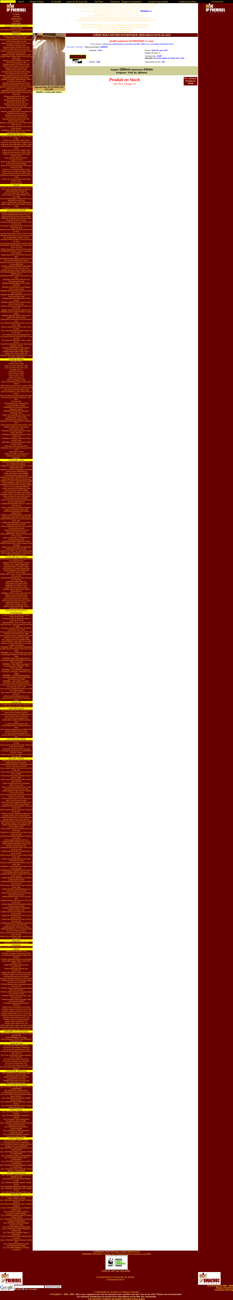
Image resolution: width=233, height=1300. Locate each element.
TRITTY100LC (16, 1110)
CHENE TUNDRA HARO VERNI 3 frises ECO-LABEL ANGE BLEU (16, 463)
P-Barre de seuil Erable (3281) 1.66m (16, 169)
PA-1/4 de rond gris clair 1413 (16, 1063)
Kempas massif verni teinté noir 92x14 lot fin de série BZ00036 (16, 263)
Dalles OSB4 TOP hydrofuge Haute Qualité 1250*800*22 (16, 1034)
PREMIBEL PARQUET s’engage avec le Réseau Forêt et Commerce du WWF (116, 1254)
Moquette (16, 940)
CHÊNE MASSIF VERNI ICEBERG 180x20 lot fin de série (16, 882)
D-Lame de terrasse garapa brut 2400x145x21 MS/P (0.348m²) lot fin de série (16, 720)
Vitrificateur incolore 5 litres (16, 456)
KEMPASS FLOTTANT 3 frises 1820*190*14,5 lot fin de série (16, 586)
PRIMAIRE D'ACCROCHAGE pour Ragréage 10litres (16, 408)
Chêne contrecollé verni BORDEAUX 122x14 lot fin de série (16, 539)
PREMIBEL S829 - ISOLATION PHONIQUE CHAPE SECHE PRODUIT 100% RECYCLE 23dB (16, 649)
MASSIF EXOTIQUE (16, 210)
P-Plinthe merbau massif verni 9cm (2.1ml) (16, 1015)
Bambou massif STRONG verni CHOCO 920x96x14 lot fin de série (16, 44)
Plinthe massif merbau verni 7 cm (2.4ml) (16, 1013)
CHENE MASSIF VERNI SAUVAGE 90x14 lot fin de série (16, 852)
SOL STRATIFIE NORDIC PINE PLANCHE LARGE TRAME (16, 1216)
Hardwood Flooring (224, 1290)
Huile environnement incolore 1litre (16, 390)
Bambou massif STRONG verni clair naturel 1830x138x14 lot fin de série (16, 41)
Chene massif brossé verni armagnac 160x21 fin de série (16, 784)
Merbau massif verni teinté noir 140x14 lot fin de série (16, 307)
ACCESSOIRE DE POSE (16, 26)
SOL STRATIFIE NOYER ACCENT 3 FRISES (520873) (16, 1201)
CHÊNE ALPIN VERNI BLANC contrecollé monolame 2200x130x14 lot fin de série (16, 516)
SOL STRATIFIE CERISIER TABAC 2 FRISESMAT (16, 1233)
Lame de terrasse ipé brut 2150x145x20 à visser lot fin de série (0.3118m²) (16, 711)
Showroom (115, 1)
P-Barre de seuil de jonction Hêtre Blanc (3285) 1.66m (16, 180)
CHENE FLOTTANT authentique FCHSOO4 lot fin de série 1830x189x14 (16, 471)
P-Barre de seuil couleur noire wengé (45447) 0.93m (16, 155)
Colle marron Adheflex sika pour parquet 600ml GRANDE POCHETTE (16, 190)
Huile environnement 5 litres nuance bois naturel (16, 383)
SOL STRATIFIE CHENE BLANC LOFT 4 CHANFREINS (16, 1162)
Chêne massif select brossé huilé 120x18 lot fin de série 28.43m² (16, 746)
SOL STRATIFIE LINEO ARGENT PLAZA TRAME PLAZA (16, 1176)
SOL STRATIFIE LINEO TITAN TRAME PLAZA (16, 1180)
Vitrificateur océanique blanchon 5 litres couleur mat (16, 435)
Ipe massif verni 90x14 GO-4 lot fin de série (16, 243)
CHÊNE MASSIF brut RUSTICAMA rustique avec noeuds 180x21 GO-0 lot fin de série (16, 822)
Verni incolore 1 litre (16, 429)
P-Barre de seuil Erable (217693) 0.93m (16, 171)
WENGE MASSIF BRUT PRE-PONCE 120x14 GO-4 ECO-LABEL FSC (16, 349)
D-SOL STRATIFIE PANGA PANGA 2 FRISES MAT (16, 1241)
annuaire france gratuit (158, 1)
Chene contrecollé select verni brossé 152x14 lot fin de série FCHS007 (16, 497)
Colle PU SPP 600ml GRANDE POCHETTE (16, 187)
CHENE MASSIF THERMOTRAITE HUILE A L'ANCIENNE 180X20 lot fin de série (16, 871)
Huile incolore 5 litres (16, 374)
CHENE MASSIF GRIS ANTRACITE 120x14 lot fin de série (16, 875)
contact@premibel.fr (123, 32)
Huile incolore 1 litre (16, 376)
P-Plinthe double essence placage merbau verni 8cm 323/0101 (16, 989)
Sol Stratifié (56, 1)
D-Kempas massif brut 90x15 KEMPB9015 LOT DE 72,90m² (16, 752)
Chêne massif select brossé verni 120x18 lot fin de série (16, 886)
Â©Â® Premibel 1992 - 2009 (220, 1286)
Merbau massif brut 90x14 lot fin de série (16, 310)
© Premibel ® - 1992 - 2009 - (62, 1294)
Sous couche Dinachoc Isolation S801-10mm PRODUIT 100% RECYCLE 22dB (16, 640)
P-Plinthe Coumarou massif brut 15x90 (16, 953)
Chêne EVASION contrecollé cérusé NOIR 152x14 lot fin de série (16, 527)
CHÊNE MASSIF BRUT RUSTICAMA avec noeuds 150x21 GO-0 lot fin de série (16, 818)
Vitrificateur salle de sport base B (16, 454)
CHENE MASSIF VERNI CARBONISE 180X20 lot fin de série (16, 909)
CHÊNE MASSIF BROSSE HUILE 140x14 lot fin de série (16, 920)
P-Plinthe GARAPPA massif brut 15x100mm (16, 979)
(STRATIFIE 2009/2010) (16, 1071)
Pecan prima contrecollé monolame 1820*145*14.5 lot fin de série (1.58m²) (16, 600)
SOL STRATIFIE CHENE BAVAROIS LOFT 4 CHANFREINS (16, 1149)
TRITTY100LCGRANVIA (16, 1085)
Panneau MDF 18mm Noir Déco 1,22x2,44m (16, 947)
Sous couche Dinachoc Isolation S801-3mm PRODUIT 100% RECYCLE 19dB (16, 633)
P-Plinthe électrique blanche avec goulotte (16, 959)
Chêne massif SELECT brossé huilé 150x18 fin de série (16, 856)
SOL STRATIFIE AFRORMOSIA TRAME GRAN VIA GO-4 (16, 1099)
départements (134, 1252)
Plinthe (16, 949)
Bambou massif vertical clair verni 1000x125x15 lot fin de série (16, 105)
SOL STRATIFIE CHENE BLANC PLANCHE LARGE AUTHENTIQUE (16, 1220)
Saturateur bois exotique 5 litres (16, 419)
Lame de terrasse (16, 708)
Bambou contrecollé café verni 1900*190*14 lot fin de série (16, 127)
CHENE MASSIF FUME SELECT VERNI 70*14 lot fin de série (16, 792)
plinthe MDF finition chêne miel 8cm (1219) (16, 1025)
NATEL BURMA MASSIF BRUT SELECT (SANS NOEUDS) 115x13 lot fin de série (16, 215)
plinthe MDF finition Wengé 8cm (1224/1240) (16, 970)
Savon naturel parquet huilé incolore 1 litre (16, 425)
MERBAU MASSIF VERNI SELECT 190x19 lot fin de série (16, 292)
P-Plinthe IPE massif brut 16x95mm (16, 977)
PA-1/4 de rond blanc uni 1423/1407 (16, 1061)
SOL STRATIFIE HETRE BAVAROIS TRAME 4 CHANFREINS (16, 1166)
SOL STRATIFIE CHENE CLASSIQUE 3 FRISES (16, 1113)
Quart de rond (16, 1043)
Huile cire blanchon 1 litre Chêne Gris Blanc (16, 396)
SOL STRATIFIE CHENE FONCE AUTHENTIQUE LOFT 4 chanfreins (16, 1141)
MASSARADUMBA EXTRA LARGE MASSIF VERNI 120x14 (16, 273)
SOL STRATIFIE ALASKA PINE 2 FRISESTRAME (16, 1128)
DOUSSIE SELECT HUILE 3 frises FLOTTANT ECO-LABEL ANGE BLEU (16, 567)
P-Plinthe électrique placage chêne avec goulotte (16, 956)
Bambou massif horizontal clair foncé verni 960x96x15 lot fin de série (16, 52)
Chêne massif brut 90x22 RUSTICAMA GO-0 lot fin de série (16, 934)
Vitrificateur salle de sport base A (16, 446)
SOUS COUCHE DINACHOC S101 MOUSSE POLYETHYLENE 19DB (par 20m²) (16, 698)
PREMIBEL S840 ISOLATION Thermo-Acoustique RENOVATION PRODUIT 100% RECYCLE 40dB (16, 660)
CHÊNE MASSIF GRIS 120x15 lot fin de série (16, 898)
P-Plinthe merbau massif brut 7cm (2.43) (16, 1009)
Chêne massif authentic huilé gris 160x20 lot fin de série (16, 811)
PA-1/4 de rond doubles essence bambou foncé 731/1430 (16, 1056)
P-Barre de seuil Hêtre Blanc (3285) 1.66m (16, 142)
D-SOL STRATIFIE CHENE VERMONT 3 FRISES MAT (16, 1230)
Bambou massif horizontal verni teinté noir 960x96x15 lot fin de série (16, 112)
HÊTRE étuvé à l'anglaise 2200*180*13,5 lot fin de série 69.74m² (16, 560)
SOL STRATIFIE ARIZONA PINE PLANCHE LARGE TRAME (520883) (16, 1197)
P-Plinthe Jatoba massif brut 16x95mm (16, 975)
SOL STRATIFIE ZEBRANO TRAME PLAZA (16, 1187)
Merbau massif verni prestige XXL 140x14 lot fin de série (16, 755)
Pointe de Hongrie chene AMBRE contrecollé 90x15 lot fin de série (16, 474)
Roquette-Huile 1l (16, 370)
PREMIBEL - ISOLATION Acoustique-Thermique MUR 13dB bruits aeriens (16, 682)
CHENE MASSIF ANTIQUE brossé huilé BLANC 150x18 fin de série (16, 845)
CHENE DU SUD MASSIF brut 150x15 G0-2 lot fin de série (16, 833)
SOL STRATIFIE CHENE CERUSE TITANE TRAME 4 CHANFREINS (16, 1170)
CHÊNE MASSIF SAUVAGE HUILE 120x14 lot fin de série (16, 913)
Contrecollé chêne (16, 460)
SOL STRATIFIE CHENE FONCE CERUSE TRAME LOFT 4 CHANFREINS (16, 1145)
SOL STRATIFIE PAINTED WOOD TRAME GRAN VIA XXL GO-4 (16, 1107)
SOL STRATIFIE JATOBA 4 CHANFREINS (16, 1156)
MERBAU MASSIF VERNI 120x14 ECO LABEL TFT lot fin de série (16, 316)
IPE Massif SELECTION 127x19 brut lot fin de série (16, 240)
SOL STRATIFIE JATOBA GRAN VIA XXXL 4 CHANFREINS (16, 1088)
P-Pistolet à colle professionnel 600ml (16, 208)
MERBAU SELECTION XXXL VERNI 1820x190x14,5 (16, 590)
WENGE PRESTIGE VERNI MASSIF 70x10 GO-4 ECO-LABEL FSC (16, 356)
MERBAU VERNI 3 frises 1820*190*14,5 (16, 593)
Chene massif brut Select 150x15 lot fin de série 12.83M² (16, 773)
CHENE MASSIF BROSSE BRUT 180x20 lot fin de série (16, 837)
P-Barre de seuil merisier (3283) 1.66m (16, 150)
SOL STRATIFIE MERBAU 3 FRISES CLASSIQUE (16, 1249)
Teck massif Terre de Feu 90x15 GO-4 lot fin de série (16, 337)
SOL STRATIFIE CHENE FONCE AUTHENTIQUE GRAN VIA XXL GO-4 (16, 1091)
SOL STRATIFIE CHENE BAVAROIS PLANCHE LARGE (16, 1132)
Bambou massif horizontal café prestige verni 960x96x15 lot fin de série (16, 73)
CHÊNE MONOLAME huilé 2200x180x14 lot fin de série (16, 520)
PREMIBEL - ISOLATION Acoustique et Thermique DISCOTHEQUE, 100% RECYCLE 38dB (16, 666)
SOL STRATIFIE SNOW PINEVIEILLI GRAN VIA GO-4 (16, 1103)
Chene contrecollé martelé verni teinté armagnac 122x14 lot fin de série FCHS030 (16, 493)
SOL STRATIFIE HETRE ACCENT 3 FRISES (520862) (16, 1205)
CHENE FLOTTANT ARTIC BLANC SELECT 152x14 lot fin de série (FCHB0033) (16, 486)
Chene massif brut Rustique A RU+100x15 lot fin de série (16, 780)
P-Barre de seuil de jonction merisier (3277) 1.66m (16, 176)
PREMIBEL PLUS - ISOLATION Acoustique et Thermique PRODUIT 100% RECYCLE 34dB (16, 654)
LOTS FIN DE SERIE (16, 739)
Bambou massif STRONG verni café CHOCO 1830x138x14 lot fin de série (16, 48)
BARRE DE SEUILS (16, 134)
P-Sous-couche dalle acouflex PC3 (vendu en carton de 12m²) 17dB (16, 686)
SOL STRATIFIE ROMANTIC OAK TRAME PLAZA (16, 1189)
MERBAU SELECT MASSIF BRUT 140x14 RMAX (16, 313)
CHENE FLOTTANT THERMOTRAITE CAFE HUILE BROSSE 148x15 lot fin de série (16, 478)
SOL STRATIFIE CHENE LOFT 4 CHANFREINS (16, 1159)
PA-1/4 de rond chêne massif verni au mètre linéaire (16, 1068)
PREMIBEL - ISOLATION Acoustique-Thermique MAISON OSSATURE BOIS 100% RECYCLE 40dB (16, 677)
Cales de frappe (16, 28)
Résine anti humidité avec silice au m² (16, 415)
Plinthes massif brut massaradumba (16, 1019)
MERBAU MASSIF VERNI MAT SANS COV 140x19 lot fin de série (16, 296)
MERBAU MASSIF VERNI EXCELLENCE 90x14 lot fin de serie (16, 303)
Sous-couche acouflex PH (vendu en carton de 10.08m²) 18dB (16, 690)
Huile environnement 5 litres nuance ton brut (16, 388)
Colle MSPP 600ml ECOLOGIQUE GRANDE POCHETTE (16, 31)
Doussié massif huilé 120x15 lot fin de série (16, 234)
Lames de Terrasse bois (76, 1)
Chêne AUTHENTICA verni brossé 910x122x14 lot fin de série (16, 531)
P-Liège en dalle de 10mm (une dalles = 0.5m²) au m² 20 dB (16, 616)
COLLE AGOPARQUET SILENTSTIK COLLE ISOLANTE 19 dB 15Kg (16, 200)
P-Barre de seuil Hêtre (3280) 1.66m (16, 140)
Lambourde (16, 702)
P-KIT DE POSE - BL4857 (16, 405)
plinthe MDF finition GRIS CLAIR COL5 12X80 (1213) (16, 962)
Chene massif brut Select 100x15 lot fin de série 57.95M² (16, 777)
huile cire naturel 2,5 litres (16, 380)
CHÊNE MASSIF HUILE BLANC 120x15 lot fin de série (16, 901)
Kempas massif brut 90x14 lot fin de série (16, 270)
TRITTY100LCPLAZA (16, 1173)
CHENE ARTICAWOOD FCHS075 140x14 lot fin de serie (16, 505)
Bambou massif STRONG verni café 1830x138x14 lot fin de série (16, 37)
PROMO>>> (146, 11)
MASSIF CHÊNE (16, 758)
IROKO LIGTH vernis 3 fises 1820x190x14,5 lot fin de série (16, 575)
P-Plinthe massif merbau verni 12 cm (16, 1017)
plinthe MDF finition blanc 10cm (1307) (16, 1029)
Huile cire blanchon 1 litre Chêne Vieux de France (16, 392)
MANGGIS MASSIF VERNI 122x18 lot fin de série (16, 277)
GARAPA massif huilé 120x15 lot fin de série (16, 236)
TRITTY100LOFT (16, 1138)
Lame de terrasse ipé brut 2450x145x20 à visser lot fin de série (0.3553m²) (16, 715)
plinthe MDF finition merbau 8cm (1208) (16, 973)
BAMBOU (16, 34)
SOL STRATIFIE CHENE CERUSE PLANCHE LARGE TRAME (16, 1213)
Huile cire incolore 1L (16, 378)
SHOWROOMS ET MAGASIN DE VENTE (115, 1277)
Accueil (16, 16)
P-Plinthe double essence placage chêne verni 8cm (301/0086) (16, 1000)
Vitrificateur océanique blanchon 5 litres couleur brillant (16, 443)
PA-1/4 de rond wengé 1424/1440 (16, 1059)
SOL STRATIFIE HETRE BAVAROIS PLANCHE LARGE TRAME (16, 1120)
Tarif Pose (98, 1)
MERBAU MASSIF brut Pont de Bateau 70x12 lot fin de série (16, 288)
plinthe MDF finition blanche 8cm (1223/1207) (16, 966)
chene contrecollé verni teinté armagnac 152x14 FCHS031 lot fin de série (16, 508)
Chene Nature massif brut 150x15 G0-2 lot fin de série (16, 830)
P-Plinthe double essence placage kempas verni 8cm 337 (16, 985)
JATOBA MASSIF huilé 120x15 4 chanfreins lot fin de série (16, 252)
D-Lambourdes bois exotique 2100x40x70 (16, 706)
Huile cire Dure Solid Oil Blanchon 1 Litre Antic (16, 398)
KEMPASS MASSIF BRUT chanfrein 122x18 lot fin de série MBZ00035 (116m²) (16, 260)
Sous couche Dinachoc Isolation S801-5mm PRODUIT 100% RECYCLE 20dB (16, 637)
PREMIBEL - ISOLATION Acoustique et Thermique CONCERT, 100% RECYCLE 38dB (16, 672)
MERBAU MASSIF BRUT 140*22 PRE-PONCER (16, 284)
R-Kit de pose (16, 401)
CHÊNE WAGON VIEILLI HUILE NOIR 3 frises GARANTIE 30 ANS (16, 523)
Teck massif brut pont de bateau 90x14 (16, 335)
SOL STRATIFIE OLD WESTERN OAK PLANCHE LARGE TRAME (16, 1074)
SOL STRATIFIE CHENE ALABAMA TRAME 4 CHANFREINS (16, 1153)
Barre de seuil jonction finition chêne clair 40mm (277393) (16, 166)
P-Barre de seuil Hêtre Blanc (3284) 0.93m (16, 144)
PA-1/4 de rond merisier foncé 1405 (16, 1050)
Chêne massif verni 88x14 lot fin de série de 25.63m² (16, 742)
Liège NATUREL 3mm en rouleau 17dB (16, 622)
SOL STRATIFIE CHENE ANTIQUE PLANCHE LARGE (16, 1224)
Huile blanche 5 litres (16, 372)
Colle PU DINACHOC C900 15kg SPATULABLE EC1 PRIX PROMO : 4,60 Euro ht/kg (16, 195)
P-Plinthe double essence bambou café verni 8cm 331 (16, 997)
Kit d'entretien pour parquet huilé (16, 403)
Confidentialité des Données (106, 1292)
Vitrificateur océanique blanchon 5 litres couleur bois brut (16, 432)
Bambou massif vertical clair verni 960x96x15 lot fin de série (16, 101)
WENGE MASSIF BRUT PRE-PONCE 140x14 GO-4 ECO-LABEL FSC (16, 353)
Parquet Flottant (37, 1)
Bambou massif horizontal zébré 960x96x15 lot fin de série (16, 109)
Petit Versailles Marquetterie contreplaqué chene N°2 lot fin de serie (16, 554)
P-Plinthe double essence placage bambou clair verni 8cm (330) (16, 993)
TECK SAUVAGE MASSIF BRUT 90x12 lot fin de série (16, 332)
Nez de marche (16, 183)
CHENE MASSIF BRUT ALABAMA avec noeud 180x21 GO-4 (16, 826)
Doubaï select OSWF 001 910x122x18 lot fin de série (16, 230)
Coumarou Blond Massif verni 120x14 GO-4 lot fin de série (16, 223)
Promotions (8, 1)
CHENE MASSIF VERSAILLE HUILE (16, 927)
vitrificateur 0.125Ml (16, 452)
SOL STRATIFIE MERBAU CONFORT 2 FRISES (16, 1116)
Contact (16, 14)
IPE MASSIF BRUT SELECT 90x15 (16, 238)
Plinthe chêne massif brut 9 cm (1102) (16, 1007)
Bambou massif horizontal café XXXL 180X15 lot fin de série (16, 120)
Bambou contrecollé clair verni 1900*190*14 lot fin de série (16, 124)
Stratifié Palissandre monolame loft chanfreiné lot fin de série (16, 1082)
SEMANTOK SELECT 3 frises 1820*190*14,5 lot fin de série (16, 604)
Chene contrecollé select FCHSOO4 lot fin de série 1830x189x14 (16, 501)
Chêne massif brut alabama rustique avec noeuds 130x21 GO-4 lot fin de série (16, 814)
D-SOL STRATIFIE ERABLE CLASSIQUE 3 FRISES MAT (16, 1209)
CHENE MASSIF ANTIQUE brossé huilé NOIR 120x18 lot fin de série (16, 761)
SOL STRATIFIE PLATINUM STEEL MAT (16, 1192)
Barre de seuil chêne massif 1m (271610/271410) (16, 159)
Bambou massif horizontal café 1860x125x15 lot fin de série (16, 69)
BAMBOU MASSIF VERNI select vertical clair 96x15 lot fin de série (16, 131)
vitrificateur (16, 458)
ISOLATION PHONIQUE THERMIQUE (16, 611)
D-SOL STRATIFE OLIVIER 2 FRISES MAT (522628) (16, 1237)
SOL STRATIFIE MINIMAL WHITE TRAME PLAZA (16, 1184)
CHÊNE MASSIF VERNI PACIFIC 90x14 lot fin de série (16, 807)
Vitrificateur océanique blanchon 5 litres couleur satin (16, 439)
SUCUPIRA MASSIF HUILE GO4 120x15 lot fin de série (16, 324)
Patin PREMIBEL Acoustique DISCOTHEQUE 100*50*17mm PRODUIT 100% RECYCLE (16, 1039)
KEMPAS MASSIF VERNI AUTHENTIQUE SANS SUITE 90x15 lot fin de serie (16, 267)
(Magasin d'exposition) (131, 1)
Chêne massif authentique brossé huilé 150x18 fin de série (16, 860)
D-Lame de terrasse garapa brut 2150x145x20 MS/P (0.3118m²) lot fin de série (16, 735)
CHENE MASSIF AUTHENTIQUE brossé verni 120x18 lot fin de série (16, 890)
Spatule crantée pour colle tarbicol (16, 427)
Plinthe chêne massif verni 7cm (16, 1023)
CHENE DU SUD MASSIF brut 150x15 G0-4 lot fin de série (16, 867)
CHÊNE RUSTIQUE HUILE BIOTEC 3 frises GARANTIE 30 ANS (16, 467)
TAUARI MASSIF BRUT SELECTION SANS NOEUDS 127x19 (16, 345)
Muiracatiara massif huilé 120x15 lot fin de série (16, 320)
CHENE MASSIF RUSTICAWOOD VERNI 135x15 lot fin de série (16, 905)
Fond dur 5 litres (16, 362)
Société (16, 21)
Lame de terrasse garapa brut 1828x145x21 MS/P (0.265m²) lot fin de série (16, 730)
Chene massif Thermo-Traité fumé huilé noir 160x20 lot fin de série (16, 795)
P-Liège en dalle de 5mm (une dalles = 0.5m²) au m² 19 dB (16, 619)
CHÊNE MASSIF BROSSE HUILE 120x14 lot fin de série (16, 916)
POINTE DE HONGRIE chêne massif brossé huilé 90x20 (16, 937)
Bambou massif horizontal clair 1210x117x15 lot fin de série (16, 116)
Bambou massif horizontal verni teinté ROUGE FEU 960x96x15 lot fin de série (16, 84)
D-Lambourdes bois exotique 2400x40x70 (16, 704)
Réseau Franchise (224, 1288)
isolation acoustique (187, 1)
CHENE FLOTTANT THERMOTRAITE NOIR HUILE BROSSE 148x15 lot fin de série (16, 482)
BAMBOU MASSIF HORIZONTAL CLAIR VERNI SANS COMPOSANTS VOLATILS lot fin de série (16, 57)
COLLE (16, 185)
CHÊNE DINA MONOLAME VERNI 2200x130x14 (16, 512)
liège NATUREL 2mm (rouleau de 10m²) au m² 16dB (16, 625)
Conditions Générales (129, 1292)
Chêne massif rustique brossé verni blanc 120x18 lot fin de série (16, 894)
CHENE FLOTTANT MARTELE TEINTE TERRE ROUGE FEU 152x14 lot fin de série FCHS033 (16, 543)
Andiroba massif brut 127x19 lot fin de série (16, 213)
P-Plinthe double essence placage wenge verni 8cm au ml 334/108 (16, 981)
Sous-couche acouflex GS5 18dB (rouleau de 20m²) (16, 693)
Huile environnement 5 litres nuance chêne (16, 386)
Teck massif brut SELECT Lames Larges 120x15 (16, 341)
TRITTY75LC (16, 1194)
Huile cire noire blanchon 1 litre (16, 368)
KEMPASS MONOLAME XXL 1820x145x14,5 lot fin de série (16, 583)
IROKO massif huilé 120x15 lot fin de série (16, 249)
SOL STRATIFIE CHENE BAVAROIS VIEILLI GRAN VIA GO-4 (16, 1095)
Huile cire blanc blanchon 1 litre (16, 366)
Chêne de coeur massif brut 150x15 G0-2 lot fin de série (16, 864)
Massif (21, 1)
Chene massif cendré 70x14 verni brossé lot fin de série (16, 769)
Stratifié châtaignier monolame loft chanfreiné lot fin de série (16, 1078)
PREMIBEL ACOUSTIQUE (16, 1031)
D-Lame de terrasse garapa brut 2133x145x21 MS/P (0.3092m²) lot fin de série (16, 726)
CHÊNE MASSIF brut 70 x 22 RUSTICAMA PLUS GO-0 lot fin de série (16, 930)
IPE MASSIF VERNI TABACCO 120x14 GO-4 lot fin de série (16, 246)
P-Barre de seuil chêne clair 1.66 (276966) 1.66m (16, 137)
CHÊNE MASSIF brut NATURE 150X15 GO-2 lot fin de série (16, 848)
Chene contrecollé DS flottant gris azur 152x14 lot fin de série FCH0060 (16, 489)
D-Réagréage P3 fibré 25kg (16, 417)
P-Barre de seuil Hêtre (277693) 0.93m (16, 173)
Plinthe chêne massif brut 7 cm (16, 1021)
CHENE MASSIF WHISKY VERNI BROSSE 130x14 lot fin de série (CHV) (16, 765)
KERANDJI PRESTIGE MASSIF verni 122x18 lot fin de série (16, 280)
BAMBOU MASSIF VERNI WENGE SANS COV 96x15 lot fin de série (16, 80)
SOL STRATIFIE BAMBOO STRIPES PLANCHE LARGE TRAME (16, 1135)
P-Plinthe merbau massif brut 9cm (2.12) (16, 1011)
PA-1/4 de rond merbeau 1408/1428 (16, 1047)
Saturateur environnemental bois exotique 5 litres (16, 422)
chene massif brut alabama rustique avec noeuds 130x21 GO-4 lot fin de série (16, 803)
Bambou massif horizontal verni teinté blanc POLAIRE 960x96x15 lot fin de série (16, 76)
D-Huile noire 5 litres (16, 364)
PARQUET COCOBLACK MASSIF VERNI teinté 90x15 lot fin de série (16, 219)
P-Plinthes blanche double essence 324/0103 (16, 1004)
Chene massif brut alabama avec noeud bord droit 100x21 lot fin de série (16, 788)
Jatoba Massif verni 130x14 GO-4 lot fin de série (16, 256)
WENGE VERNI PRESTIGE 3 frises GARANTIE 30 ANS (16, 607)
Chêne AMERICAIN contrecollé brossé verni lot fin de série (16, 535)
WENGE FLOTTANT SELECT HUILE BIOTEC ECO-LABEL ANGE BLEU (16, 564)
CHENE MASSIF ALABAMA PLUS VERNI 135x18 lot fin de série (16, 879)
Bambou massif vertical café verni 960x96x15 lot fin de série (16, 97)
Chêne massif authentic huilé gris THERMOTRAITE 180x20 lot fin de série (16, 841)
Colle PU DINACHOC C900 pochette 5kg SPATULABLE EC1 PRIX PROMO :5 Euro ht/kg (16, 204)
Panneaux (16, 945)
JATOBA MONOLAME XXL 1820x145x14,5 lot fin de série (16, 579)
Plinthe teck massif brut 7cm (16, 951)
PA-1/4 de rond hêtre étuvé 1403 (16, 1045)
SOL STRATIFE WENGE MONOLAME (16, 1227)
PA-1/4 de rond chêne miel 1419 (16, 1065)
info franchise (217, 1)
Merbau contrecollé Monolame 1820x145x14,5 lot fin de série (16, 596)
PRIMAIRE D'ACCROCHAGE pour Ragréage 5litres (16, 412)
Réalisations (16, 19)
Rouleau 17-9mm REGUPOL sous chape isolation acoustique (16, 644)
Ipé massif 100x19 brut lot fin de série (16, 749)
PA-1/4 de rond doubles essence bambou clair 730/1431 (16, 1052)
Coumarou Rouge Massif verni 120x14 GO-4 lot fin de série (16, 227)
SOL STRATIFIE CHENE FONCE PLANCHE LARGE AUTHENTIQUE (16, 1124)
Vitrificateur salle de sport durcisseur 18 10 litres (16, 449)
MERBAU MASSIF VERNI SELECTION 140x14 (16, 299)
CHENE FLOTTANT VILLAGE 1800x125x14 (16, 551)
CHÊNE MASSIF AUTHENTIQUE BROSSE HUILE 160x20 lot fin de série (16, 924)
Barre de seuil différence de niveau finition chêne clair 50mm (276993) (16, 163)
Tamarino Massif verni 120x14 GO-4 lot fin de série (16, 328)
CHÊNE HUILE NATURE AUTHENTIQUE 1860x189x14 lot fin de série (16, 548)
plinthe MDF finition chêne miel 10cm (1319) (16, 1027)
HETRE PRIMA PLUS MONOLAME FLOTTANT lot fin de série (16, 571)
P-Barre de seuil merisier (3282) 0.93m (16, 152)
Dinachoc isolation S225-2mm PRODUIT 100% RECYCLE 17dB (16, 629)
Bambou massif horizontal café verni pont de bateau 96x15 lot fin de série (16, 88)
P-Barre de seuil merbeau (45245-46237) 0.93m (16, 147)
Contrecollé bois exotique (16, 557)
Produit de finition (16, 359)
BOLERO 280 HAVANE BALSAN (16, 943)
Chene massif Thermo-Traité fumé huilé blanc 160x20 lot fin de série (16, 799)
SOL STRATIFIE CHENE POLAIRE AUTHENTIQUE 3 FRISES (16, 1245)
